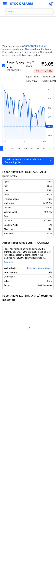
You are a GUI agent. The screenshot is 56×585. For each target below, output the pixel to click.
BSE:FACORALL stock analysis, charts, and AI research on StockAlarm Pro (27, 49)
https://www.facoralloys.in (39, 268)
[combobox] (29, 11)
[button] (4, 3)
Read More (8, 262)
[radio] (6, 148)
